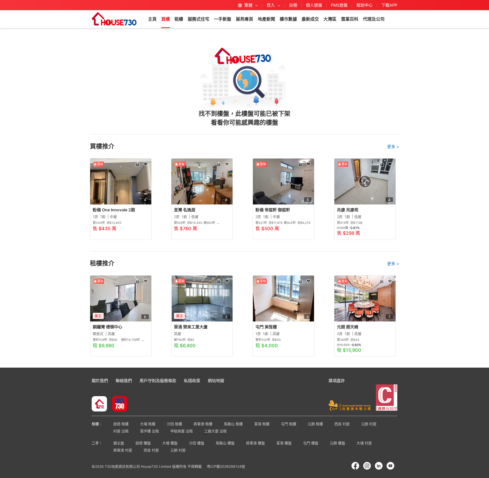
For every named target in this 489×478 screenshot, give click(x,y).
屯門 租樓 (288, 424)
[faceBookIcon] (355, 466)
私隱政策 (192, 380)
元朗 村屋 (368, 424)
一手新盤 (222, 19)
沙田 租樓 (174, 424)
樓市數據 (288, 19)
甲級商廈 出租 (181, 431)
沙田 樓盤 (196, 443)
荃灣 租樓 (261, 424)
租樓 (178, 19)
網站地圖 (216, 380)
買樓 (165, 19)
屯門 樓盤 (310, 443)
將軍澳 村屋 (122, 450)
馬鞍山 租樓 (233, 424)
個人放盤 (314, 5)
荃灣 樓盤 (284, 443)
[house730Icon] (99, 404)
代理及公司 (374, 19)
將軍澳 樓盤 (255, 443)
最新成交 (310, 19)
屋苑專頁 (244, 19)
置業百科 (349, 19)
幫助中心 (365, 5)
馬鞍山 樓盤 (225, 443)
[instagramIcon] (367, 466)
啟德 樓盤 (143, 443)
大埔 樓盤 (170, 443)
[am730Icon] (117, 404)
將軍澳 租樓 (203, 424)
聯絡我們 (124, 380)
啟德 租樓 (121, 424)
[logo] (114, 18)
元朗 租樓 (315, 424)
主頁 (152, 19)
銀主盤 (118, 443)
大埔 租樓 (147, 424)
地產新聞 (266, 19)
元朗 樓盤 (337, 443)
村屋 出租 (121, 431)
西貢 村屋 (342, 424)
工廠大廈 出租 (215, 431)
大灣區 (329, 19)
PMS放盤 (339, 5)
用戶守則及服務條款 (158, 380)
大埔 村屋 (364, 443)
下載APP (389, 5)
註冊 (293, 5)
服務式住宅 (198, 19)
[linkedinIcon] (379, 466)
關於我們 (100, 380)
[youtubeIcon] (390, 466)
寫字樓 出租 (149, 431)
